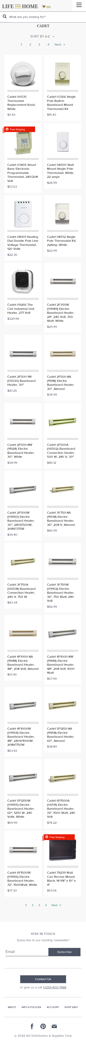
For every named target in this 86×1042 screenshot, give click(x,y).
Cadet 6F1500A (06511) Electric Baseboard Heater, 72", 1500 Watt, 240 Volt (61, 809)
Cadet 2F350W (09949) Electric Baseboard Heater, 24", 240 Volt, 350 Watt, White (60, 313)
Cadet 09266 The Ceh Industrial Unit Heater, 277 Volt (20, 309)
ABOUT (12, 1007)
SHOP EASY (71, 1007)
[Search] (4, 16)
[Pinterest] (43, 1026)
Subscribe (64, 952)
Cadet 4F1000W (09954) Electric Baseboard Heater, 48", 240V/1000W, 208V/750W (21, 737)
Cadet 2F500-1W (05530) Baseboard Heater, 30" (21, 381)
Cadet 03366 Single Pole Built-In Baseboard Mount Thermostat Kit (61, 103)
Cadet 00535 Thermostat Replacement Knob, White (21, 103)
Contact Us (43, 979)
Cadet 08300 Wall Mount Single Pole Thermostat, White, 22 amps (60, 171)
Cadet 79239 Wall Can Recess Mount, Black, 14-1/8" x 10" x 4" (61, 879)
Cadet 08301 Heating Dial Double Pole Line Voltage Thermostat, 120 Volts (22, 243)
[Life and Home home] (20, 6)
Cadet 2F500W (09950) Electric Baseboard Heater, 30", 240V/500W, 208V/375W (21, 521)
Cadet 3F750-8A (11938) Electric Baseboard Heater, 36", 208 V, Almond (61, 519)
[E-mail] (54, 1026)
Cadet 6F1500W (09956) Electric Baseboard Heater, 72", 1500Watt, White (22, 879)
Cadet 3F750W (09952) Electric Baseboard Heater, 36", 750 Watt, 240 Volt (60, 593)
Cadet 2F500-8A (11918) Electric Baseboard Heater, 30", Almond (60, 383)
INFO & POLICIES (31, 1007)
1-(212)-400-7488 (54, 987)
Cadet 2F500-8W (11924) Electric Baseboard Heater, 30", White (21, 451)
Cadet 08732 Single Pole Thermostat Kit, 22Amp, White (61, 241)
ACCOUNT (53, 1007)
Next (58, 45)
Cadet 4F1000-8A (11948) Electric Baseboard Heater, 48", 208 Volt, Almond (23, 663)
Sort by (37, 36)
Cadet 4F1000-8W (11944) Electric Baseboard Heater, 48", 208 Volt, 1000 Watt (61, 665)
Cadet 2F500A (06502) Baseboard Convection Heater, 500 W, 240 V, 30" (61, 451)
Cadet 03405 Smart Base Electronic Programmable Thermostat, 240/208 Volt (22, 173)
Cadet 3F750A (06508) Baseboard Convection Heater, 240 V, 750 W (21, 591)
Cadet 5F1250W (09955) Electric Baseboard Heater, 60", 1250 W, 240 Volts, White (21, 809)
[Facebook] (32, 1026)
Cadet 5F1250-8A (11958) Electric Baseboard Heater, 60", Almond (60, 735)
